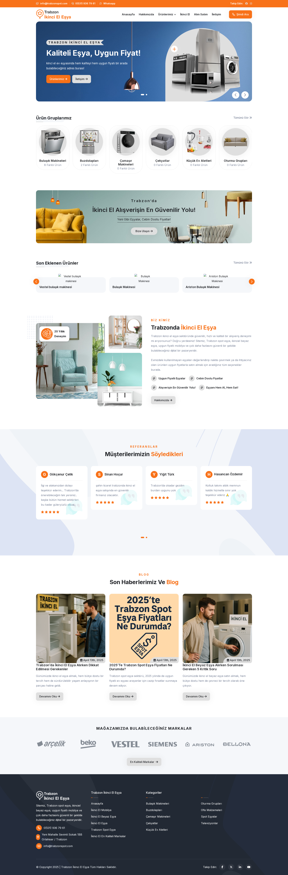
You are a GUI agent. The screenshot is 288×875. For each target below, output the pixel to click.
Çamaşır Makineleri (158, 816)
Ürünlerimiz (165, 14)
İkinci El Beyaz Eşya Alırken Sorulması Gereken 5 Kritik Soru (213, 667)
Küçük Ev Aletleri (157, 829)
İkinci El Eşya (99, 823)
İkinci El (185, 14)
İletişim (216, 14)
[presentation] (235, 95)
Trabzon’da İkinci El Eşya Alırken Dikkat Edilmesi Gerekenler (67, 667)
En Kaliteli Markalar (142, 762)
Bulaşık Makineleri (157, 803)
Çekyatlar (152, 823)
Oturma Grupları (211, 803)
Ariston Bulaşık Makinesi (202, 287)
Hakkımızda (146, 14)
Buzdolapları (154, 810)
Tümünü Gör (241, 117)
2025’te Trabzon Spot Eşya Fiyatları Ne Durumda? (140, 667)
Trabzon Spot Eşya (103, 829)
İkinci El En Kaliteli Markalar (108, 836)
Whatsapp (109, 3)
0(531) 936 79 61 (85, 3)
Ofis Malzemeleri (211, 810)
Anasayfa (128, 14)
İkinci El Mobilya (101, 810)
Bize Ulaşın (143, 231)
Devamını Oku (48, 696)
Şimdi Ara (242, 14)
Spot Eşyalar (209, 816)
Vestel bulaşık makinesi (55, 287)
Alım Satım (201, 14)
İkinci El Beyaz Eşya (103, 816)
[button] (142, 94)
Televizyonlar (209, 823)
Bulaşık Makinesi (123, 287)
